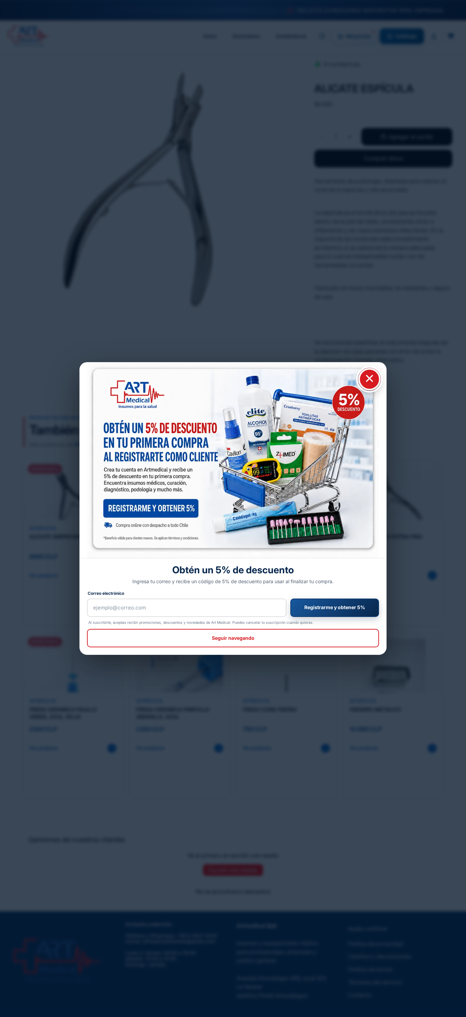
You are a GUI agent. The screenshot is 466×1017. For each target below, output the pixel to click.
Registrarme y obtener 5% (334, 607)
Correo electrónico (106, 593)
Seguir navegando (233, 638)
